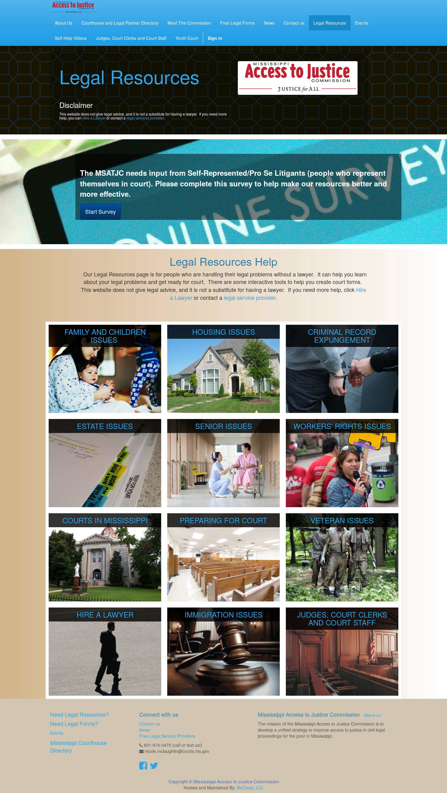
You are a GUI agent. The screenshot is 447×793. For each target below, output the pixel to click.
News (144, 730)
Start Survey (100, 211)
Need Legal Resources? (79, 714)
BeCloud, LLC (250, 787)
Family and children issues (105, 335)
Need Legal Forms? (74, 723)
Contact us (149, 724)
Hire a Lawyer (93, 117)
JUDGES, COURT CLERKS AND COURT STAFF (342, 618)
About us (372, 715)
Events (56, 733)
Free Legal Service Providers (167, 736)
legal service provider (249, 297)
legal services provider (145, 117)
